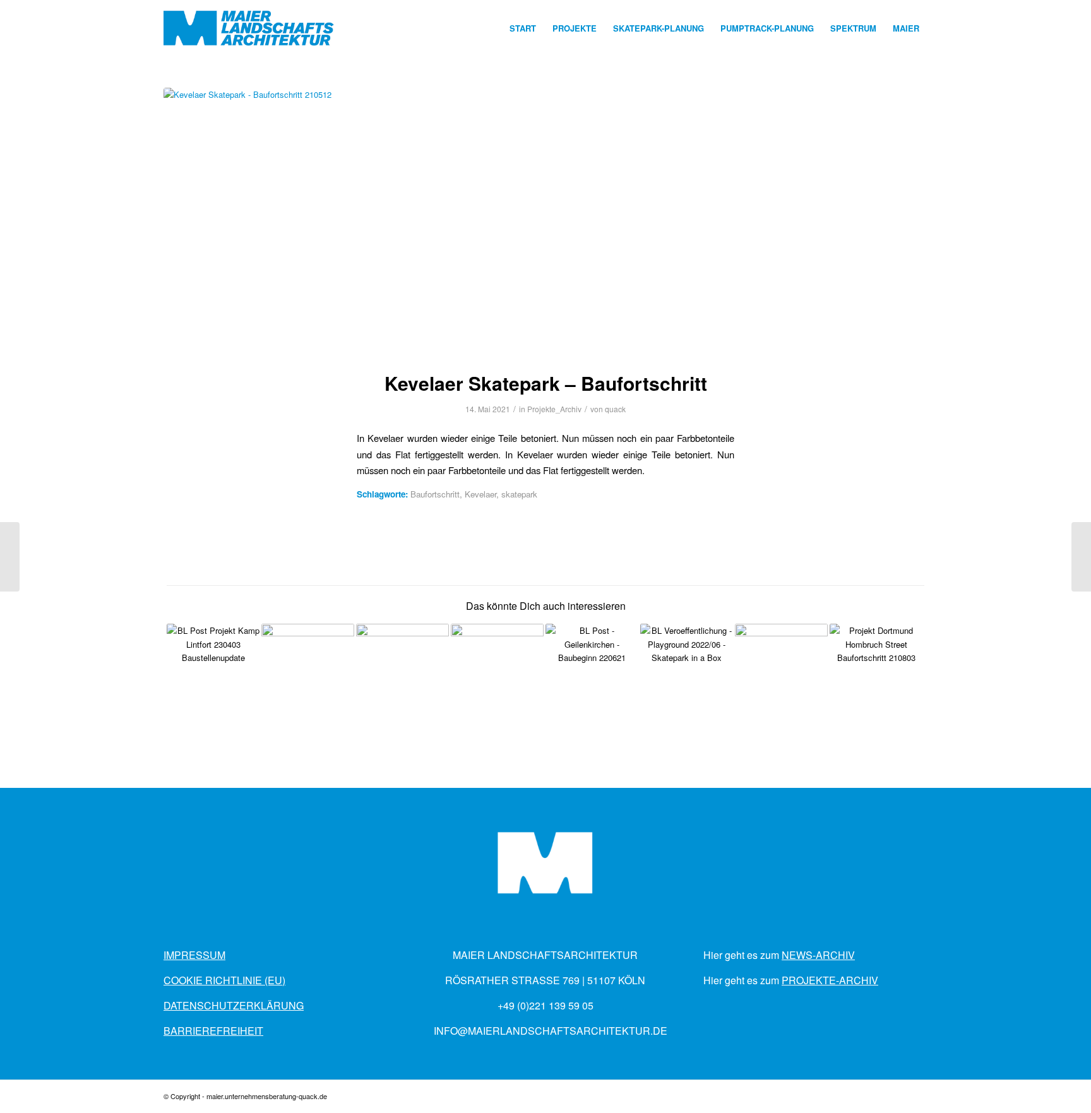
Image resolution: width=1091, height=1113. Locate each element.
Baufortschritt (435, 494)
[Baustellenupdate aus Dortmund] (876, 670)
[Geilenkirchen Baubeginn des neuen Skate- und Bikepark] (592, 670)
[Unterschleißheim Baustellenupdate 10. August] (497, 670)
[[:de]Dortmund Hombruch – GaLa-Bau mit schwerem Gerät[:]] (1081, 557)
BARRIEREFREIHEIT (213, 1030)
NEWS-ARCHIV (818, 955)
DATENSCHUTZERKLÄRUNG (234, 1005)
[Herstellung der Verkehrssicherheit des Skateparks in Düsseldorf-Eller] (307, 670)
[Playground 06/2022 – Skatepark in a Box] (686, 670)
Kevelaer (480, 494)
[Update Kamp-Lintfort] (213, 670)
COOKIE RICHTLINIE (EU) (224, 980)
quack (615, 408)
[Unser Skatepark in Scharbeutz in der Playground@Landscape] (402, 670)
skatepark (519, 494)
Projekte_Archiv (554, 408)
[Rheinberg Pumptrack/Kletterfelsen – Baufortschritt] (10, 557)
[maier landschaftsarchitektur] (249, 28)
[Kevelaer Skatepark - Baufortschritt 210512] (545, 221)
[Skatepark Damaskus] (781, 670)
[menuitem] (522, 28)
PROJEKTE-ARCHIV (830, 980)
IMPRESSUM (194, 955)
